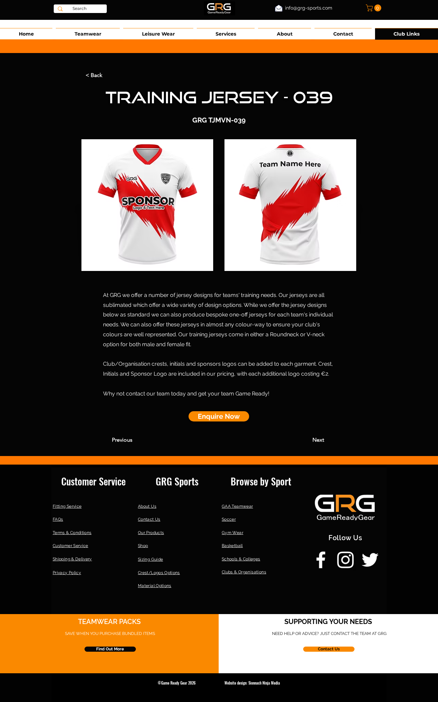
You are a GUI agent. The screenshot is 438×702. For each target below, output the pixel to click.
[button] (374, 7)
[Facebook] (321, 560)
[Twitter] (370, 560)
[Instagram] (345, 560)
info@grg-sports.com (308, 8)
